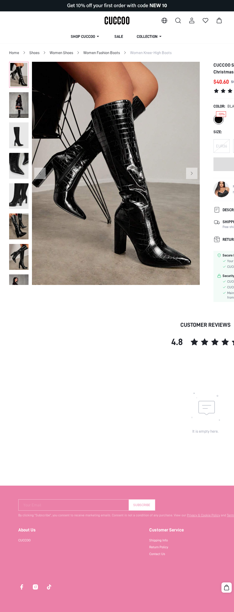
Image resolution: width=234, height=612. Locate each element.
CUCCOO (24, 540)
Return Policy (158, 547)
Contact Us (157, 554)
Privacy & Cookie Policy (203, 515)
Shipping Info (158, 540)
